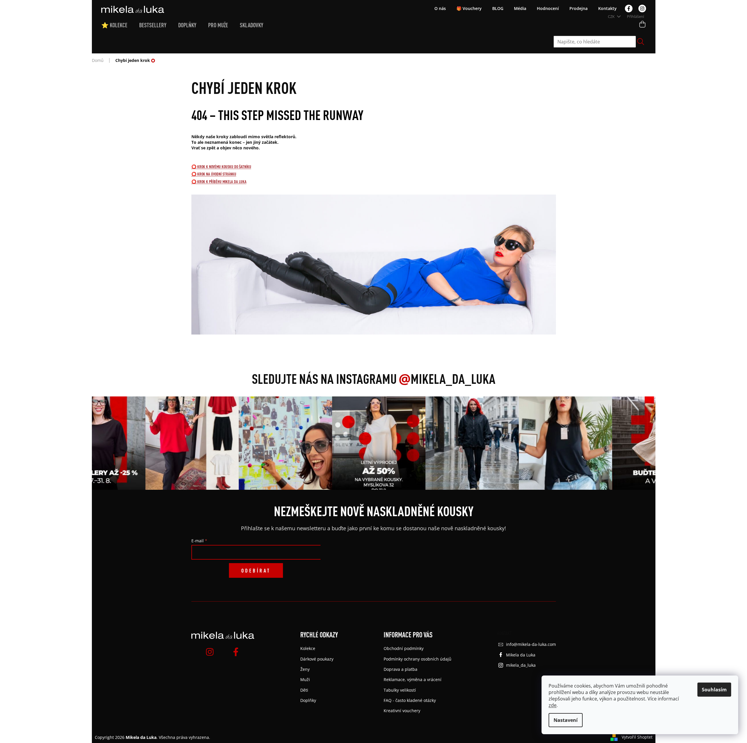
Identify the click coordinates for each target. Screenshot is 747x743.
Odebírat (256, 570)
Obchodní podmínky (404, 648)
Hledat (641, 42)
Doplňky (308, 700)
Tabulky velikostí (400, 690)
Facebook (629, 8)
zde (553, 705)
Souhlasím (714, 689)
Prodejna (578, 8)
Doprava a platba (400, 669)
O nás (440, 8)
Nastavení (566, 720)
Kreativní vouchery (402, 710)
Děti (304, 690)
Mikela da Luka (520, 655)
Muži (305, 679)
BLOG (497, 8)
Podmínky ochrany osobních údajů (417, 659)
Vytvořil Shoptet (637, 737)
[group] (96, 443)
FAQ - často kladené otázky (410, 700)
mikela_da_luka (521, 665)
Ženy (305, 669)
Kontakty (607, 8)
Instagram (642, 8)
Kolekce (307, 648)
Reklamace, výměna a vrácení (412, 679)
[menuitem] (120, 25)
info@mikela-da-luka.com (531, 644)
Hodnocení (548, 8)
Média (520, 8)
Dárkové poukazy (316, 659)
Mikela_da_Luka (447, 378)
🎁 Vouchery (469, 8)
